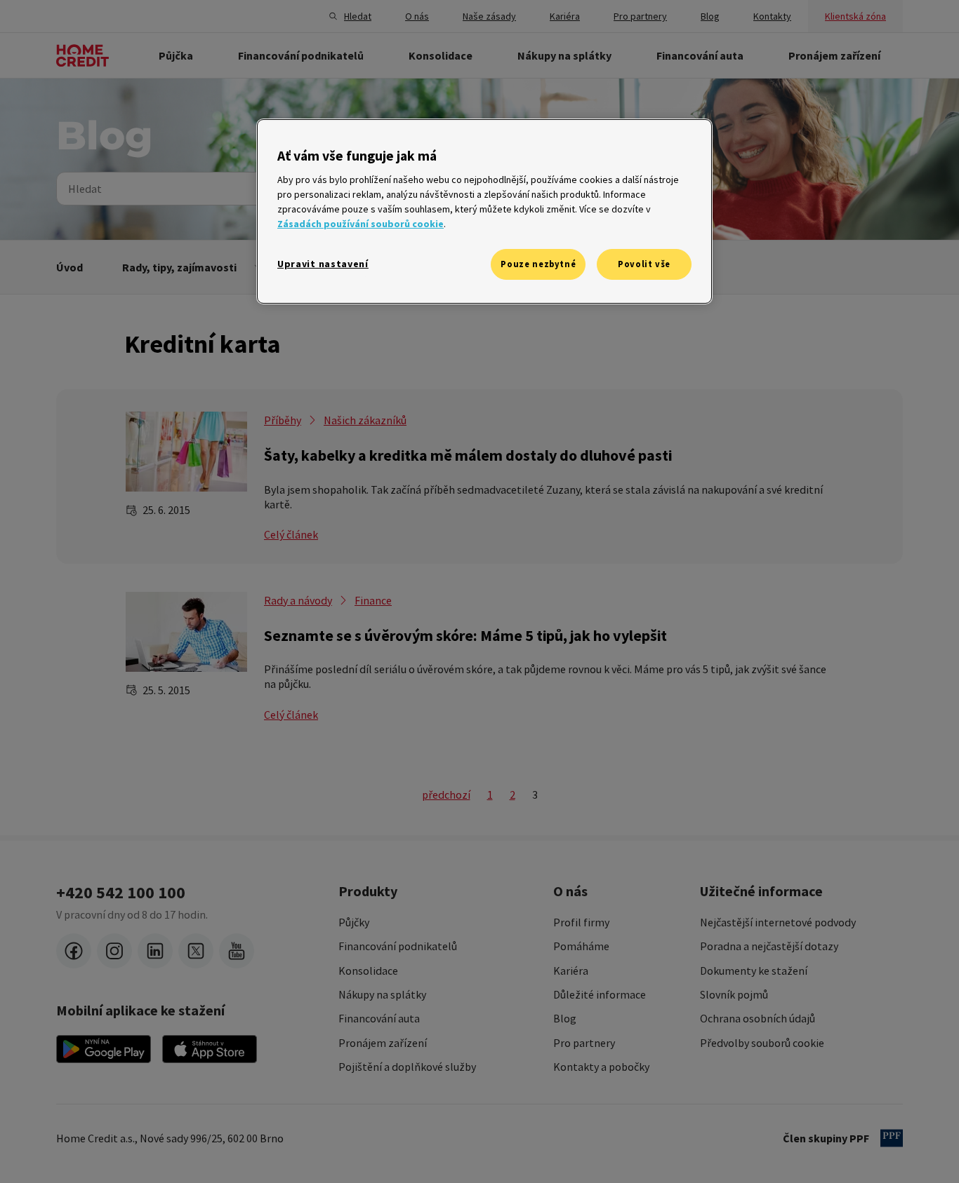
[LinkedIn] (155, 950)
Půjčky (353, 922)
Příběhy (282, 420)
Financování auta (379, 1018)
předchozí (446, 794)
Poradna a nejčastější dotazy (769, 946)
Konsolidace (368, 970)
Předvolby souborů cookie (762, 1042)
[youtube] (236, 950)
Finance (373, 600)
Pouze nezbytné (538, 264)
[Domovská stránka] (82, 55)
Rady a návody (298, 600)
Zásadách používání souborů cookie (360, 223)
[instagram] (114, 950)
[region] (484, 211)
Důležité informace (599, 994)
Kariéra (570, 970)
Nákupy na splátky (382, 994)
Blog (564, 1018)
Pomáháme (581, 946)
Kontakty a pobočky (601, 1066)
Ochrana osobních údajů (757, 1018)
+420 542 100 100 (120, 893)
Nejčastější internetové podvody (778, 922)
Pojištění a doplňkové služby (407, 1066)
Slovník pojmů (734, 994)
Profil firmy (581, 922)
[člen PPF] (891, 1138)
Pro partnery (584, 1042)
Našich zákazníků (365, 420)
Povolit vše (644, 264)
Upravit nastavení (323, 263)
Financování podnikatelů (397, 946)
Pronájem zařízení (382, 1042)
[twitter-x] (195, 950)
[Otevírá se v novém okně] (103, 1049)
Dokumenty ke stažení (753, 970)
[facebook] (73, 950)
